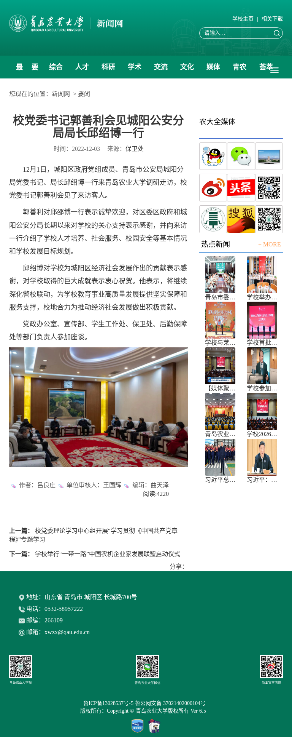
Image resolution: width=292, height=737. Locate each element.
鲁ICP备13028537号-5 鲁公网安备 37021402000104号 (146, 703)
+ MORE (269, 244)
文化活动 (187, 70)
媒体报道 (213, 70)
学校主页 (243, 19)
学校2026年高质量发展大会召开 (262, 434)
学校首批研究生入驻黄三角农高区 (262, 342)
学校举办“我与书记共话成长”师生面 (262, 297)
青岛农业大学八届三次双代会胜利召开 (220, 434)
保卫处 (134, 148)
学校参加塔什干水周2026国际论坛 (262, 388)
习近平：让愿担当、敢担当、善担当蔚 (262, 479)
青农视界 (239, 70)
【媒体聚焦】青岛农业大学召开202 (220, 388)
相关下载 (272, 19)
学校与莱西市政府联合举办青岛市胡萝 (220, 342)
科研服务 (108, 70)
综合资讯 (56, 70)
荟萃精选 (266, 70)
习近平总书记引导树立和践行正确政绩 (220, 479)
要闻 (35, 70)
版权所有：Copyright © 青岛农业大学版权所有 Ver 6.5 (146, 711)
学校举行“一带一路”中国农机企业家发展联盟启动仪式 (107, 554)
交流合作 (161, 70)
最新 (19, 70)
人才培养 (82, 70)
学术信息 (134, 70)
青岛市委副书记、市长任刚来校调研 (220, 297)
